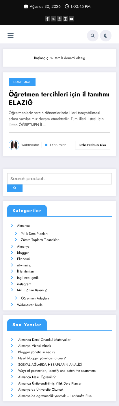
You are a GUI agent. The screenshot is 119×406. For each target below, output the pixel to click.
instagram (24, 284)
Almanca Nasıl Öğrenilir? (37, 377)
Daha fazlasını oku (92, 145)
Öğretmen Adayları (35, 298)
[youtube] (71, 18)
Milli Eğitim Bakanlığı (32, 290)
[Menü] (10, 36)
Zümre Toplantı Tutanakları (40, 239)
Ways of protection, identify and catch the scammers (57, 370)
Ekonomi (23, 258)
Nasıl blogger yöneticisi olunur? (42, 358)
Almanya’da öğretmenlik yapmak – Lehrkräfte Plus (55, 395)
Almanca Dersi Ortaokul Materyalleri (44, 339)
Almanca (23, 225)
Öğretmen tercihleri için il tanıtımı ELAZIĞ (59, 98)
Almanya (23, 246)
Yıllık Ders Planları (34, 233)
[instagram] (65, 18)
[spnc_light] (105, 35)
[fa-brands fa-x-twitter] (53, 18)
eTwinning (24, 265)
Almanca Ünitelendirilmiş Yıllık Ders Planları (50, 383)
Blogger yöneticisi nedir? (36, 352)
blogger (23, 252)
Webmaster (30, 145)
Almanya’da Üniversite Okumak (40, 389)
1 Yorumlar (58, 145)
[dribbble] (59, 18)
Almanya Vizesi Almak (34, 345)
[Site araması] (92, 35)
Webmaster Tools (29, 305)
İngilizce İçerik (27, 277)
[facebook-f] (47, 18)
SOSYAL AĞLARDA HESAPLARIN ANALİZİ (50, 364)
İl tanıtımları (22, 82)
